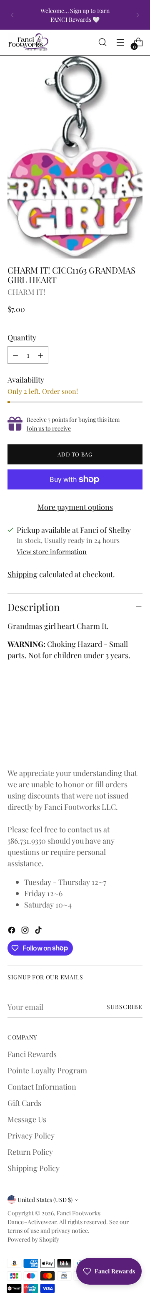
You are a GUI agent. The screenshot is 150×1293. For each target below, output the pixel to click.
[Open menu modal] (120, 42)
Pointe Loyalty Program (47, 1070)
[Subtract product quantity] (15, 355)
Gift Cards (24, 1103)
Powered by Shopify (33, 1239)
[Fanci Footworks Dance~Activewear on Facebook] (13, 931)
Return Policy (30, 1151)
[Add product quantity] (40, 355)
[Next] (137, 15)
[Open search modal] (102, 42)
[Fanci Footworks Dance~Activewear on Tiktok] (39, 931)
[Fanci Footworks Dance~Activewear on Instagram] (26, 931)
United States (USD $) (45, 1200)
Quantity (22, 337)
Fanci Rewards (32, 1054)
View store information (52, 551)
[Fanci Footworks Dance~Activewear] (28, 42)
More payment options (75, 507)
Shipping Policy (34, 1168)
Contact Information (42, 1086)
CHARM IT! (26, 291)
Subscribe (124, 1007)
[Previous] (12, 15)
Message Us (27, 1119)
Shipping (23, 574)
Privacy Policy (31, 1135)
